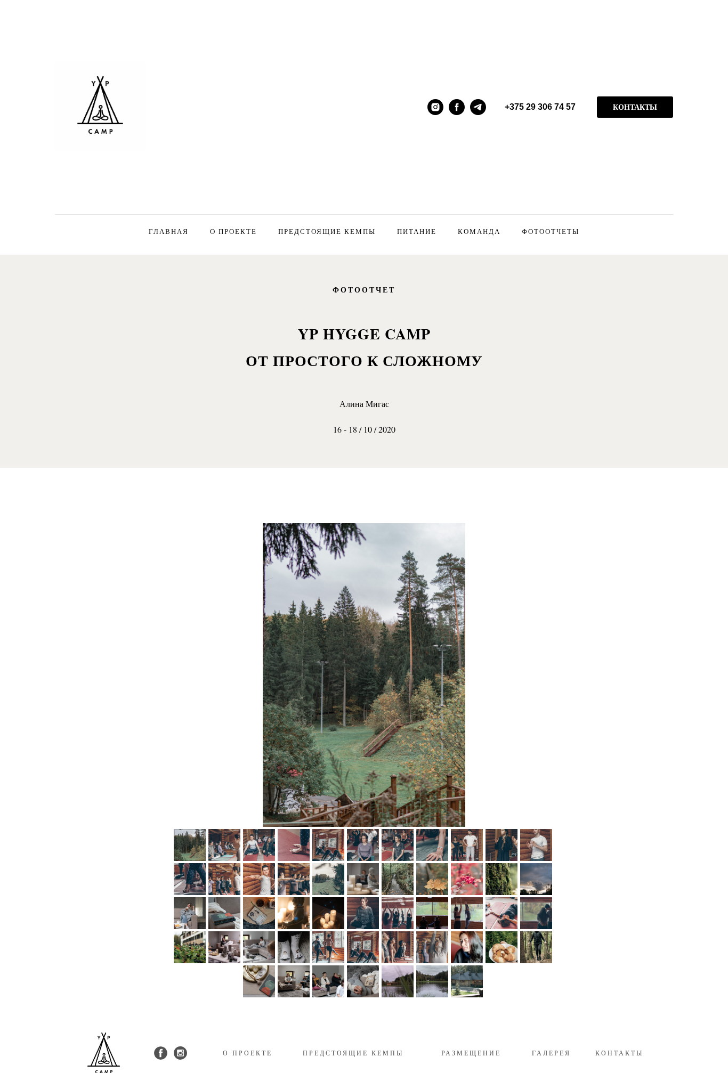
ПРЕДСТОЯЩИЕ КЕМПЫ (353, 1052)
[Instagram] (435, 107)
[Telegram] (478, 107)
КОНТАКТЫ (619, 1052)
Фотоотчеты (550, 231)
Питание (416, 231)
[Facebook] (457, 107)
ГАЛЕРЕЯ (551, 1052)
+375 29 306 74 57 (540, 106)
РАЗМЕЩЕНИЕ (471, 1052)
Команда (479, 231)
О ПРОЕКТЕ (247, 1052)
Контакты (635, 106)
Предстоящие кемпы (327, 231)
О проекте (233, 231)
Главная (169, 231)
